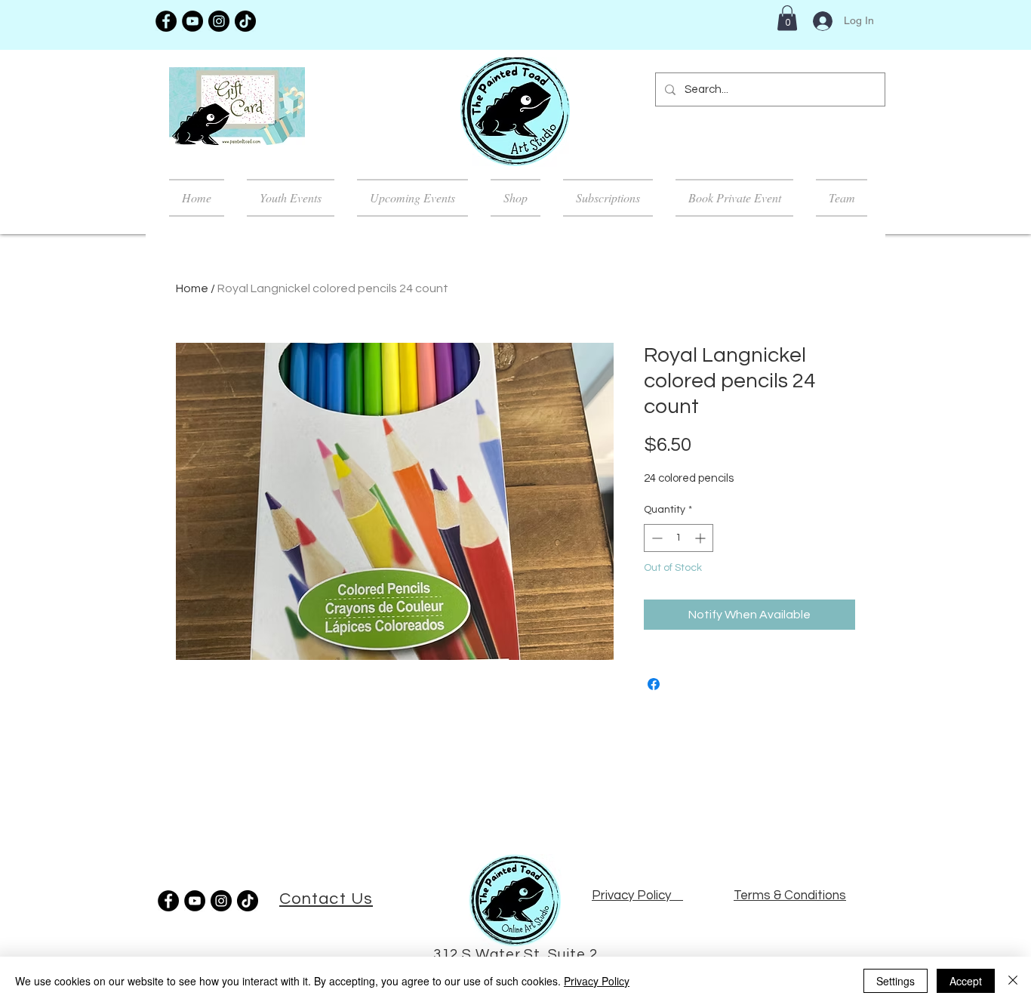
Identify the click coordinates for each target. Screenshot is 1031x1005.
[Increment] (701, 538)
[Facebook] (166, 21)
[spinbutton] (678, 538)
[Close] (1013, 981)
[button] (787, 17)
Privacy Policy (596, 980)
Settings (895, 980)
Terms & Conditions (790, 895)
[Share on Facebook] (654, 684)
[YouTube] (192, 21)
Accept (965, 980)
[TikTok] (245, 21)
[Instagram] (218, 21)
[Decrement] (655, 538)
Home (192, 288)
